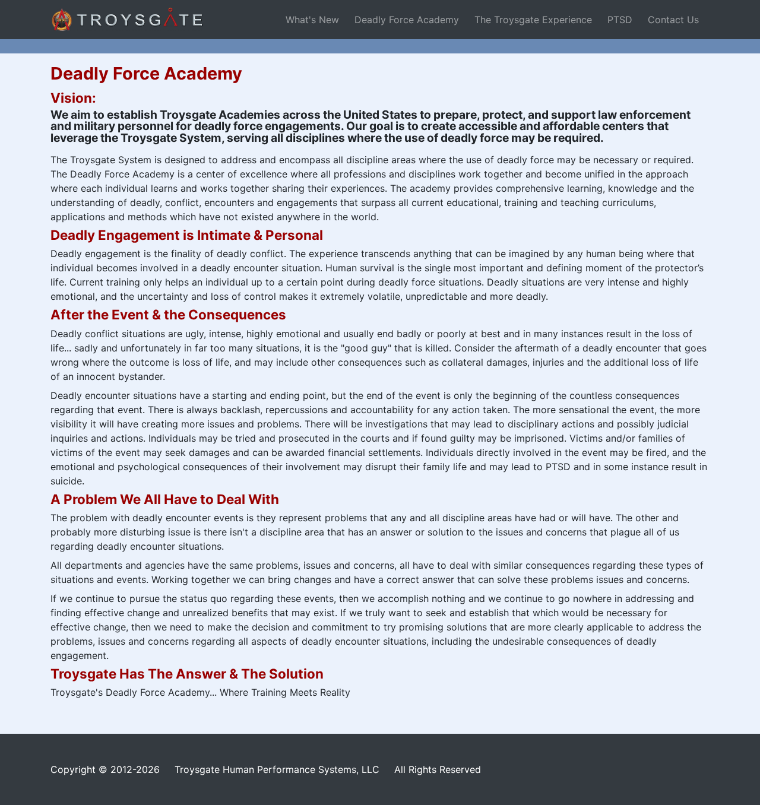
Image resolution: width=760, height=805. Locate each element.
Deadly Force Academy (409, 20)
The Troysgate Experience (536, 20)
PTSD (622, 20)
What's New (315, 20)
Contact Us (676, 20)
